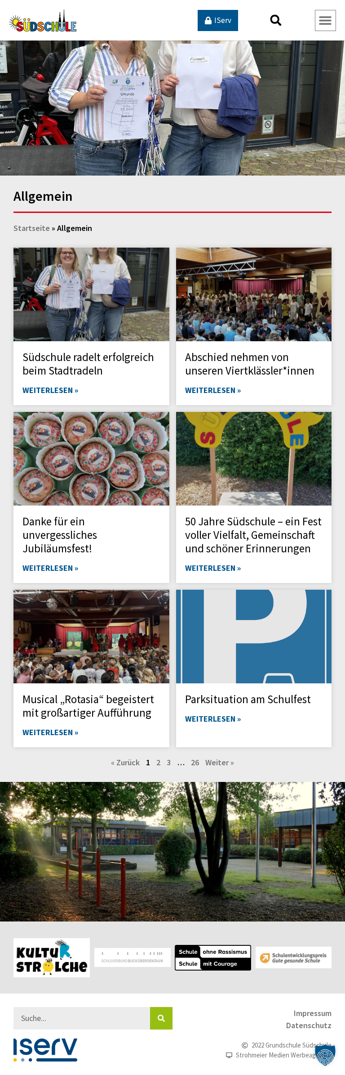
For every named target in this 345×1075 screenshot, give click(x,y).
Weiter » (219, 762)
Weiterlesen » (50, 390)
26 (195, 762)
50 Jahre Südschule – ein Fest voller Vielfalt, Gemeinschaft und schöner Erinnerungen (253, 535)
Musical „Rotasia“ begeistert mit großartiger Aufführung (88, 706)
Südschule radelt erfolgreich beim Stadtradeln (88, 364)
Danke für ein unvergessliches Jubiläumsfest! (59, 535)
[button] (276, 20)
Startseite (31, 228)
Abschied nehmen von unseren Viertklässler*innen (249, 364)
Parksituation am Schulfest (248, 699)
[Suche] (161, 1018)
